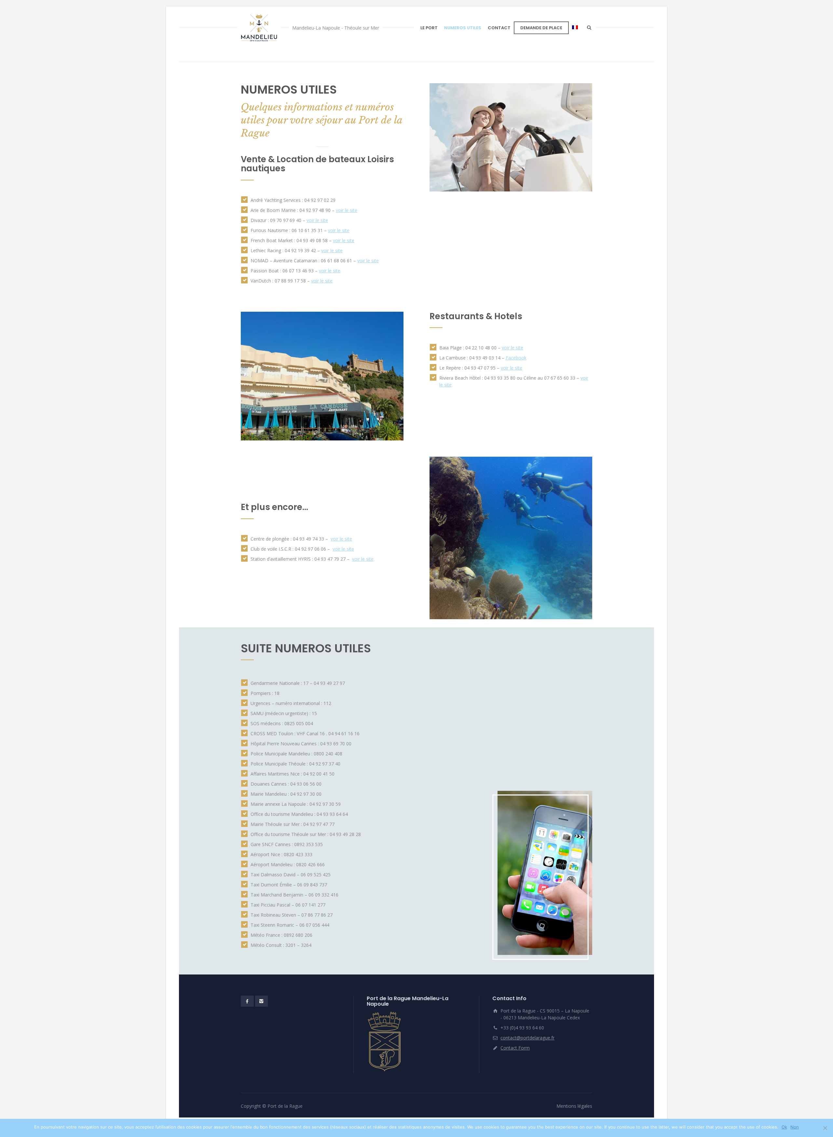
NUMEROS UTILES (462, 28)
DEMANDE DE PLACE (541, 28)
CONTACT (499, 28)
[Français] (575, 27)
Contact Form (515, 1048)
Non (794, 1127)
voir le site (346, 210)
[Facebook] (247, 1001)
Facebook (516, 358)
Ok (784, 1127)
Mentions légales (574, 1106)
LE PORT (429, 28)
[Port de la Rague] (259, 27)
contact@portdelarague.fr (527, 1038)
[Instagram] (261, 1001)
